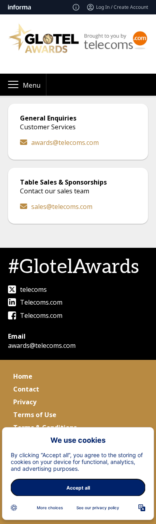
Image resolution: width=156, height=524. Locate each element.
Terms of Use (34, 414)
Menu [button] (31, 85)
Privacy (24, 402)
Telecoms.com (41, 302)
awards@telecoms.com (65, 142)
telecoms (33, 289)
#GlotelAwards (73, 267)
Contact (26, 389)
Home (22, 376)
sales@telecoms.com (61, 206)
